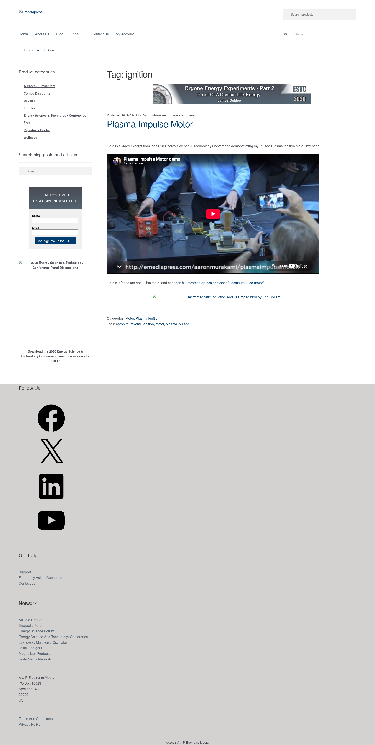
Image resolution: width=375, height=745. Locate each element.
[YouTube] (51, 535)
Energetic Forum (31, 625)
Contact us (27, 583)
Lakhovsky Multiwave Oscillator (43, 642)
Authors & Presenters (39, 86)
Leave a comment (184, 115)
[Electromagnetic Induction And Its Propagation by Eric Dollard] (232, 304)
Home (23, 34)
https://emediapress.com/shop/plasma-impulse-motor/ (223, 282)
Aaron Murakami (155, 115)
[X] (51, 467)
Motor (129, 318)
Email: (35, 227)
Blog (59, 34)
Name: (36, 215)
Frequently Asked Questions (40, 577)
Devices (29, 100)
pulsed (184, 323)
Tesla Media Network (35, 659)
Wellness (30, 137)
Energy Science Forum (36, 631)
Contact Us (100, 34)
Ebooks (29, 108)
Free (27, 122)
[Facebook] (51, 433)
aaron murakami (128, 323)
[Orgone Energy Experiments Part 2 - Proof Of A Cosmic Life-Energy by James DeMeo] (232, 94)
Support (25, 571)
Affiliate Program (31, 619)
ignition (148, 323)
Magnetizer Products (34, 653)
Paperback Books (37, 130)
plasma (171, 323)
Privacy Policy (30, 724)
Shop (74, 34)
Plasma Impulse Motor (150, 123)
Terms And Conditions (36, 718)
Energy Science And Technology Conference (53, 636)
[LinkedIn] (51, 501)
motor (160, 323)
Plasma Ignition (148, 318)
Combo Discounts (37, 93)
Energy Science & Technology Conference (55, 115)
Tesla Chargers (30, 647)
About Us (42, 34)
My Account (125, 34)
